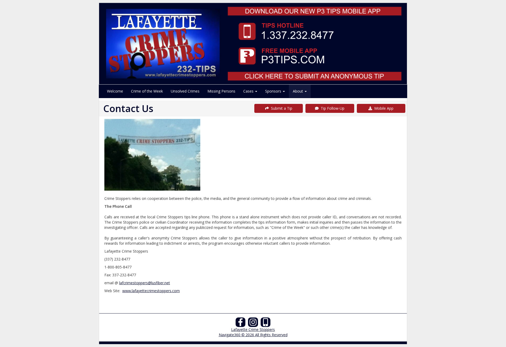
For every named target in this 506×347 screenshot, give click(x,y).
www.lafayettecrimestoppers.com (151, 290)
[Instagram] (253, 323)
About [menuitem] (298, 91)
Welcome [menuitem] (115, 91)
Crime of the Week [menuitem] (147, 91)
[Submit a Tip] (253, 43)
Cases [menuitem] (249, 91)
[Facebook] (241, 323)
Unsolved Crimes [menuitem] (185, 91)
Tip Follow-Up (331, 108)
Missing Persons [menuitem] (221, 91)
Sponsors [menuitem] (273, 91)
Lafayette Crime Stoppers (253, 329)
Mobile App (382, 108)
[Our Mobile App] (266, 323)
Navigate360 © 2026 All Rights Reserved (253, 334)
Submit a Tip (280, 108)
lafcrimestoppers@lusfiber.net (144, 282)
